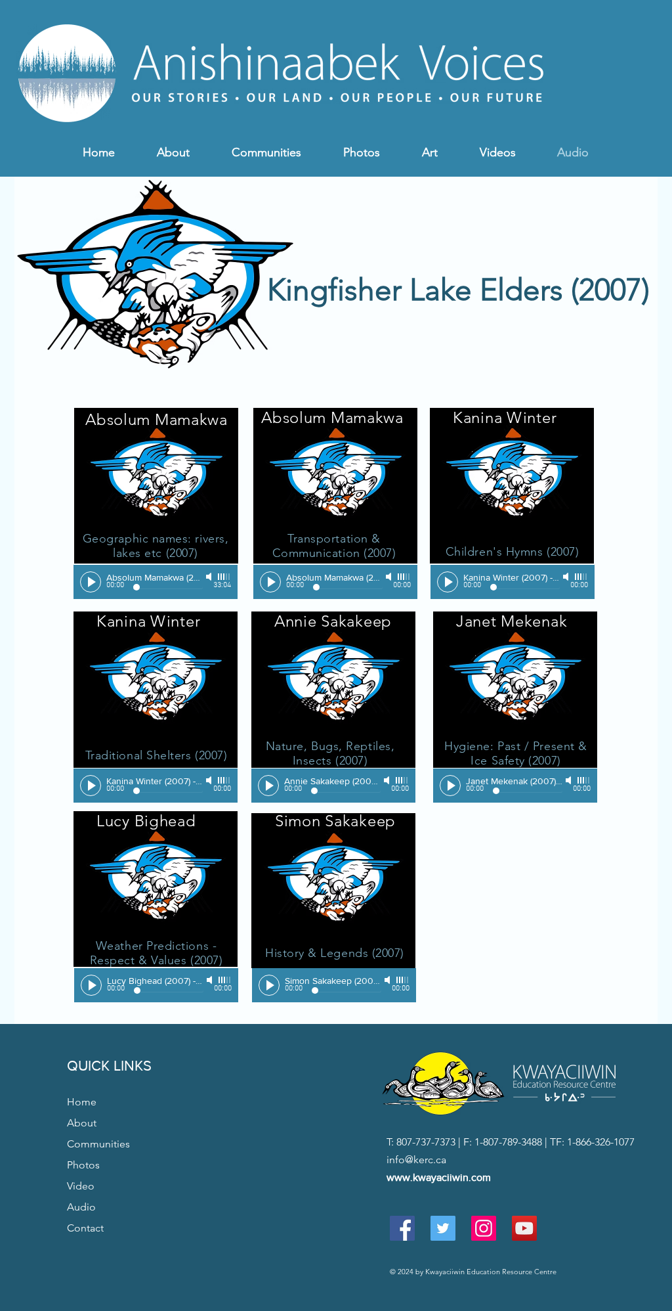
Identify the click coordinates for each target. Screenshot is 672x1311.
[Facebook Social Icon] (402, 1228)
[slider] (224, 576)
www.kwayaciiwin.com (439, 1177)
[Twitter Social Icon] (442, 1228)
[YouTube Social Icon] (524, 1228)
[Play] (90, 582)
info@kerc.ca (416, 1159)
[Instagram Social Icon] (483, 1228)
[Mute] (210, 576)
